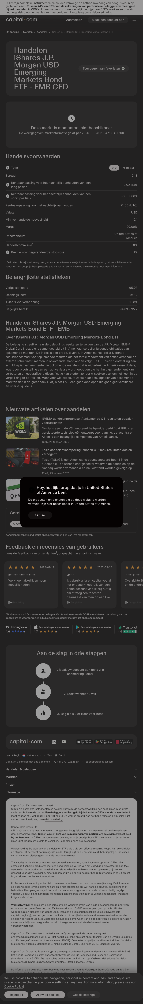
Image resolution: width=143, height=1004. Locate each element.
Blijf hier (40, 515)
